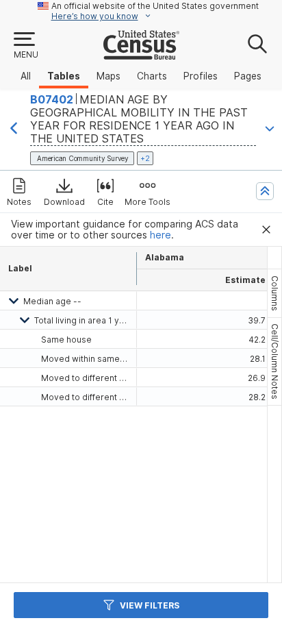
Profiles (200, 76)
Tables (63, 76)
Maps (108, 76)
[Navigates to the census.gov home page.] (141, 54)
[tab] (274, 293)
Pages (247, 76)
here (160, 235)
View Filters (149, 605)
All (26, 76)
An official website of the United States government (155, 6)
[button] (25, 46)
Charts (152, 76)
